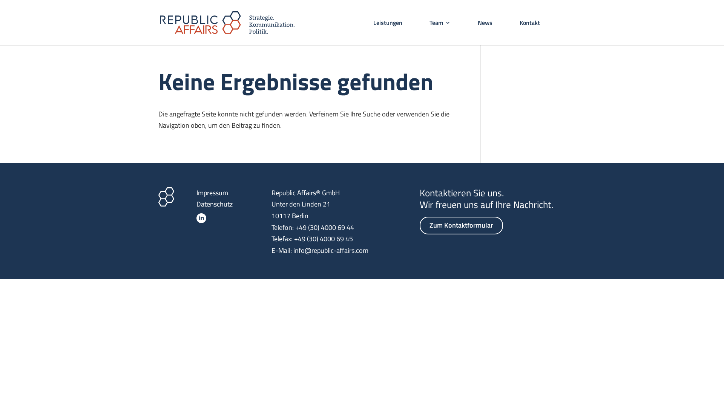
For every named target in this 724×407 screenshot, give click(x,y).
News (485, 23)
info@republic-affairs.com (330, 250)
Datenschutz (214, 204)
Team (436, 23)
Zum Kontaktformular (461, 225)
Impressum (212, 193)
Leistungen (387, 23)
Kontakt (530, 23)
